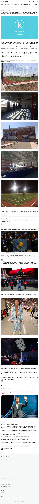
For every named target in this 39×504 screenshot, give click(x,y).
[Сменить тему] (33, 1)
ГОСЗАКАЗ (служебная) (26, 211)
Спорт (2, 211)
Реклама (2, 496)
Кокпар (21, 377)
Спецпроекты (25, 4)
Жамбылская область (15, 211)
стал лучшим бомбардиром (22, 437)
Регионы (7, 211)
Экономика (3, 470)
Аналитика (3, 468)
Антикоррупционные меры (5, 484)
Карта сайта (3, 492)
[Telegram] (5, 10)
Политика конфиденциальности (6, 480)
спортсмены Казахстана (30, 377)
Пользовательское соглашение (6, 478)
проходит (3, 369)
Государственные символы (6, 482)
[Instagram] (1, 10)
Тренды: (2, 4)
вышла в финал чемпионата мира (27, 441)
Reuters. (3, 393)
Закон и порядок (34, 4)
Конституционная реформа (17, 4)
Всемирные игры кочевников (7, 377)
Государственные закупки (5, 486)
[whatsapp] (3, 10)
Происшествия (3, 464)
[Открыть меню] (37, 1)
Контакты (2, 494)
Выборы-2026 (6, 4)
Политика (2, 466)
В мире (2, 472)
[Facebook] (7, 10)
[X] (9, 10)
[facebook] (8, 459)
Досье (30, 4)
